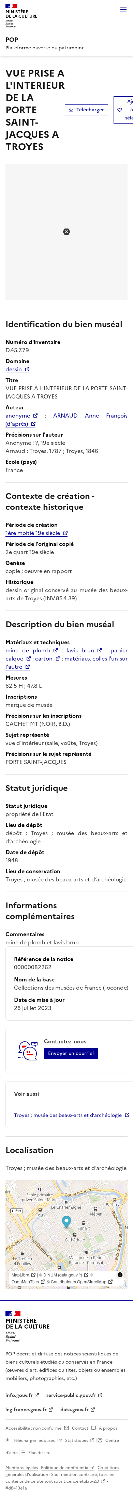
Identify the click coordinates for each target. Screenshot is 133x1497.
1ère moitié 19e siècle (32, 533)
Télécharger (90, 109)
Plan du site (39, 1453)
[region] (66, 1234)
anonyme (17, 415)
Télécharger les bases (34, 1440)
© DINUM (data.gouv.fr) (60, 1275)
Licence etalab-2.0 (81, 1481)
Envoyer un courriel (71, 1053)
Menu (123, 9)
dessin (13, 369)
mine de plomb (27, 650)
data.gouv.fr (74, 1409)
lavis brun (80, 650)
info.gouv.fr (19, 1395)
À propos (108, 1428)
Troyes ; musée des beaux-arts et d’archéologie (68, 1115)
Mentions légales (21, 1468)
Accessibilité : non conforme (33, 1428)
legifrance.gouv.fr (26, 1409)
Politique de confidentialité (67, 1468)
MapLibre (20, 1275)
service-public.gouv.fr (71, 1395)
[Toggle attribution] (120, 1275)
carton (44, 658)
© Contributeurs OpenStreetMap (76, 1281)
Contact (80, 1428)
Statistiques (76, 1440)
